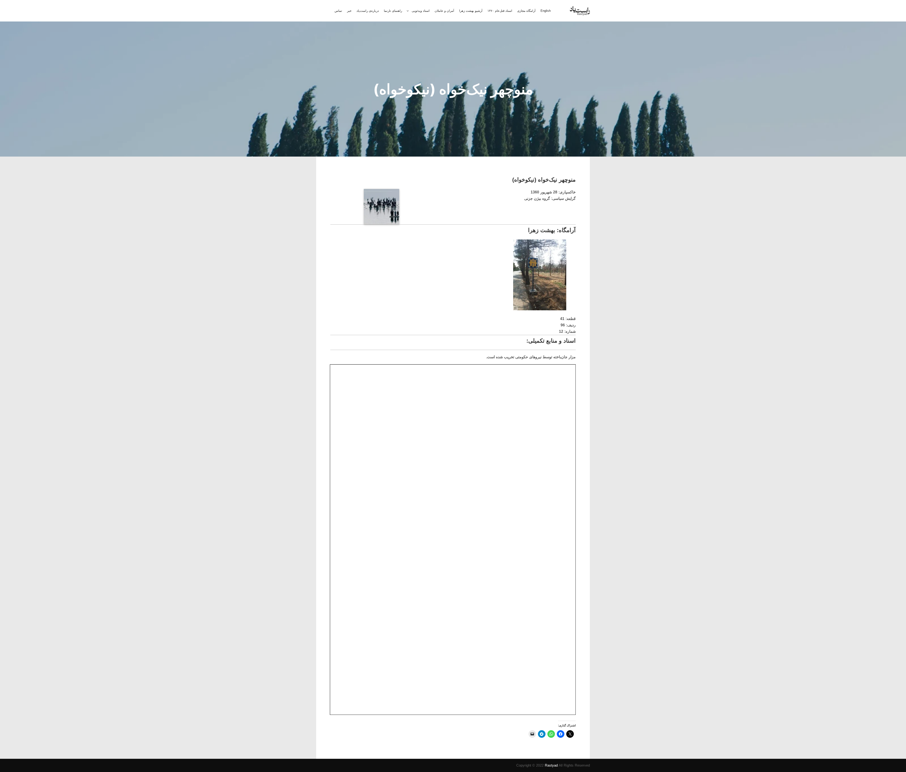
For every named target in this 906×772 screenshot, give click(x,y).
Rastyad (551, 765)
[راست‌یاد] (580, 10)
